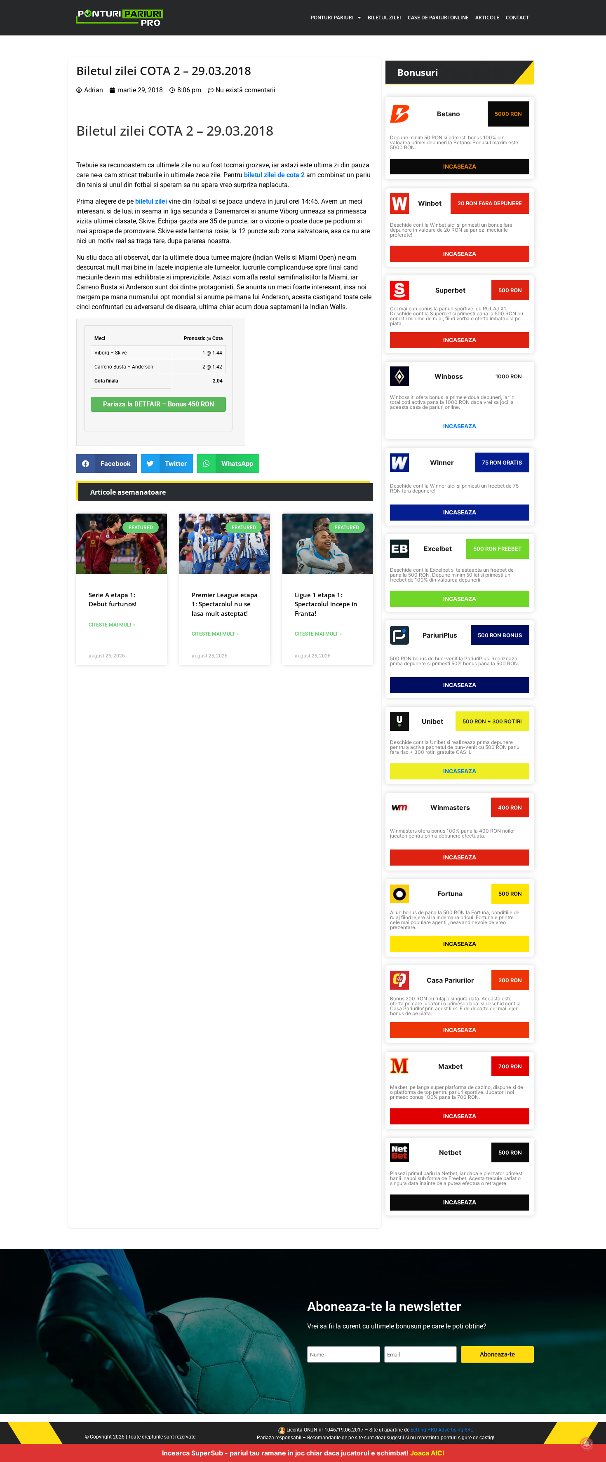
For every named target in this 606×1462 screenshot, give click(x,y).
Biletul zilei (384, 17)
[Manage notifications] (586, 1443)
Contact (517, 17)
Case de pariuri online (438, 17)
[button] (106, 463)
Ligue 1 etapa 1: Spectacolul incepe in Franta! (326, 604)
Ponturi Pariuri (332, 17)
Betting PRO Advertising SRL (442, 1430)
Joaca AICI (427, 1453)
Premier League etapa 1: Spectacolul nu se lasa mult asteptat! (225, 604)
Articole (487, 17)
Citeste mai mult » (112, 625)
